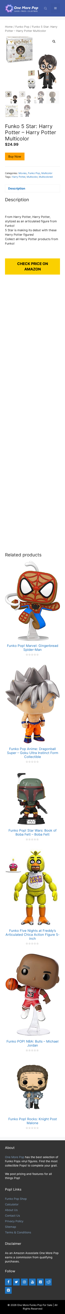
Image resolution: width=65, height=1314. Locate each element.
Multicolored (46, 176)
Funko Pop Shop (16, 1198)
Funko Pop (22, 26)
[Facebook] (8, 1282)
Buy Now (14, 156)
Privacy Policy (14, 1221)
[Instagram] (24, 1282)
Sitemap (10, 1226)
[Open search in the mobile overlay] (46, 8)
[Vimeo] (8, 1290)
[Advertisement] (32, 416)
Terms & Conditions (18, 1232)
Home (9, 26)
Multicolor (46, 173)
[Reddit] (48, 1282)
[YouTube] (32, 1282)
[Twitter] (16, 1282)
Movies (22, 173)
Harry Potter (18, 176)
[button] (54, 41)
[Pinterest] (40, 1282)
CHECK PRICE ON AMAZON (32, 266)
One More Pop (14, 1157)
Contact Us (12, 1215)
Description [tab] (16, 188)
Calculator (11, 1204)
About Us (11, 1210)
